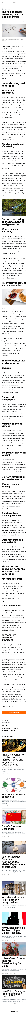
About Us (8, 1015)
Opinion (4, 924)
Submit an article (17, 1015)
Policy (3, 987)
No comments (6, 21)
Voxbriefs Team (5, 910)
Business (6, 9)
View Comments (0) (14, 712)
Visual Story (4, 893)
